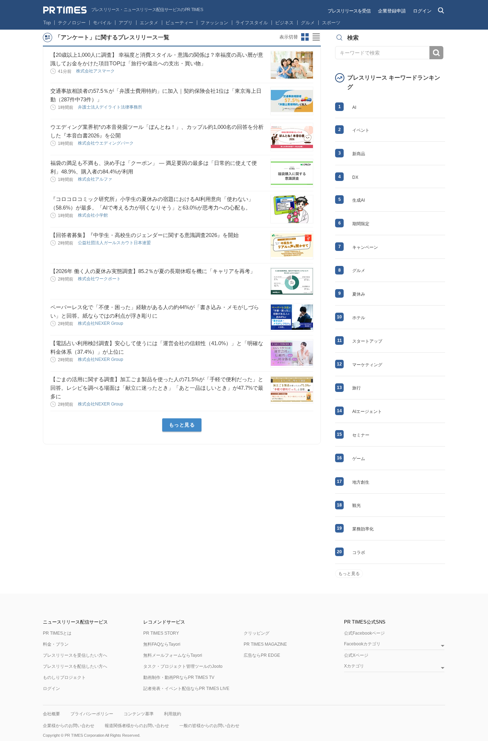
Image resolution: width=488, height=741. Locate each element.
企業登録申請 (392, 11)
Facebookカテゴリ (362, 644)
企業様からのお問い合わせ (68, 725)
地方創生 (360, 482)
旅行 (356, 387)
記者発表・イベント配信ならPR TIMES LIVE (186, 688)
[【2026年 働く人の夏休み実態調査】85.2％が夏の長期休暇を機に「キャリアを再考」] (291, 281)
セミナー (360, 435)
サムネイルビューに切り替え (305, 37)
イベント (360, 130)
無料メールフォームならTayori (172, 655)
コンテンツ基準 (139, 713)
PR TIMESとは (57, 633)
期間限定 (360, 223)
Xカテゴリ (354, 666)
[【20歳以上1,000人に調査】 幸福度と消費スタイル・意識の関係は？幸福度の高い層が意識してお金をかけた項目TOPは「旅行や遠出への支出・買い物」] (291, 65)
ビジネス (284, 22)
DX (355, 177)
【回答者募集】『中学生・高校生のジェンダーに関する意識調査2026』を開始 (144, 235)
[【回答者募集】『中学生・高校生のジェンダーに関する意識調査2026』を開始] (291, 245)
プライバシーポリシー (91, 713)
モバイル (102, 22)
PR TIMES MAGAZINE (265, 644)
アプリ (126, 22)
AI (354, 107)
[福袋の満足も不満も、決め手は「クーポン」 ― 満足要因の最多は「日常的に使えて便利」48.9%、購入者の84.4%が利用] (291, 173)
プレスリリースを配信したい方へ (75, 666)
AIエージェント (367, 411)
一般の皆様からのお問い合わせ (209, 725)
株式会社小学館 (93, 215)
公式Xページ (356, 655)
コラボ (358, 552)
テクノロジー (72, 22)
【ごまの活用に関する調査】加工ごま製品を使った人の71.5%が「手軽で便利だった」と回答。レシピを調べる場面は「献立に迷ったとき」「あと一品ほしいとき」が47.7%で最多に (156, 387)
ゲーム (358, 458)
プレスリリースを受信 (349, 11)
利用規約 (172, 713)
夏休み (358, 294)
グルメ (308, 22)
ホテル (358, 317)
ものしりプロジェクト (64, 677)
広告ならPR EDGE (262, 655)
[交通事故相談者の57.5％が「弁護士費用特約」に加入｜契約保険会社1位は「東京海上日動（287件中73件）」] (291, 101)
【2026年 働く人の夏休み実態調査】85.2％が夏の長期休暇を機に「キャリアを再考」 (152, 271)
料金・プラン (56, 644)
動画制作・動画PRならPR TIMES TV (178, 677)
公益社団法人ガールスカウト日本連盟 (115, 242)
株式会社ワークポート (100, 278)
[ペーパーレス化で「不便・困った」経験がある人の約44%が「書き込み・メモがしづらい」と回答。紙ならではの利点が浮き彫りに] (291, 317)
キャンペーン (365, 247)
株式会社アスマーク (96, 71)
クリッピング (256, 633)
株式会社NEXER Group (101, 323)
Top (47, 22)
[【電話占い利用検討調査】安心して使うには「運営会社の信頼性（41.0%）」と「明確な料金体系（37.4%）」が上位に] (291, 353)
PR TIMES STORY (161, 633)
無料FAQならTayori (161, 644)
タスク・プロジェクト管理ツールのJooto (183, 666)
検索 (436, 52)
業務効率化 (363, 528)
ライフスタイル (251, 22)
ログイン (422, 11)
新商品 (358, 153)
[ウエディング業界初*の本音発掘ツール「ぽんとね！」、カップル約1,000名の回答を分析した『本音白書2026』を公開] (291, 137)
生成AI (358, 200)
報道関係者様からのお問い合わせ (137, 725)
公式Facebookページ (364, 633)
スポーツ (331, 22)
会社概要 (51, 713)
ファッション (214, 22)
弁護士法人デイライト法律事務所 (110, 107)
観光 (356, 505)
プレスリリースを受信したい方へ (75, 655)
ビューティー (179, 22)
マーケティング (367, 364)
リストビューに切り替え (316, 37)
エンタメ (149, 22)
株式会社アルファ (95, 179)
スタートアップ (367, 341)
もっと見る (182, 425)
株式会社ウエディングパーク (106, 143)
